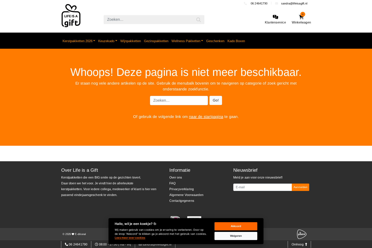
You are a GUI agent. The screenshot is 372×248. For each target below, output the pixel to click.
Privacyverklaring (181, 189)
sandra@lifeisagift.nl (294, 3)
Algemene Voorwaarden (186, 195)
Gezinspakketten (156, 41)
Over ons (175, 177)
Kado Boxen (236, 41)
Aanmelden (300, 187)
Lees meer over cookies (130, 237)
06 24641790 (258, 3)
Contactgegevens (181, 200)
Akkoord (236, 226)
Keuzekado (106, 41)
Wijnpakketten (130, 41)
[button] (215, 100)
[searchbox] (154, 19)
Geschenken (215, 41)
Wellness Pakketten (185, 41)
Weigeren (236, 235)
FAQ (172, 183)
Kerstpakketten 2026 (77, 41)
